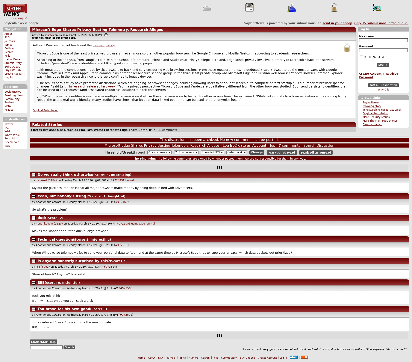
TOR (7, 145)
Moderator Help (43, 342)
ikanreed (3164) (46, 180)
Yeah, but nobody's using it (64, 196)
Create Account (14, 73)
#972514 (109, 266)
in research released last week (382, 109)
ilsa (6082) (43, 266)
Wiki (7, 131)
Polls (7, 55)
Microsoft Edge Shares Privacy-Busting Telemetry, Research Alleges (97, 30)
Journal (129, 180)
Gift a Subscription (383, 85)
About (8, 33)
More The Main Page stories (380, 120)
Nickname (366, 36)
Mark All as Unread (316, 152)
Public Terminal (374, 57)
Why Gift (383, 89)
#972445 (117, 180)
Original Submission (375, 113)
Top (272, 145)
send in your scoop (337, 23)
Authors (10, 48)
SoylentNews (15, 11)
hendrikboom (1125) (49, 223)
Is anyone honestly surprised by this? (74, 261)
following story (372, 106)
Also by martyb (372, 124)
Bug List (10, 138)
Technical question (55, 239)
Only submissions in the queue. (381, 23)
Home (141, 357)
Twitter (9, 124)
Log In (9, 77)
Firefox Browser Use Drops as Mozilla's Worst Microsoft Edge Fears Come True (93, 129)
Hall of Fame (12, 59)
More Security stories (376, 117)
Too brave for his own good (64, 309)
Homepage (138, 223)
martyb (49, 35)
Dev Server (12, 142)
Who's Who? (12, 135)
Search (9, 52)
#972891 (126, 314)
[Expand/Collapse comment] (34, 175)
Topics (8, 44)
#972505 (123, 223)
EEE (41, 283)
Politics (9, 109)
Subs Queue (12, 66)
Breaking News (14, 95)
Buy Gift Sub (13, 70)
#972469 (121, 202)
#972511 (121, 245)
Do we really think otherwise (65, 175)
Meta (8, 106)
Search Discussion (318, 145)
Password (366, 46)
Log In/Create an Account (244, 145)
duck (42, 218)
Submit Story (13, 63)
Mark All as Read (281, 152)
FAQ (7, 37)
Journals (10, 41)
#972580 (126, 288)
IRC (7, 127)
